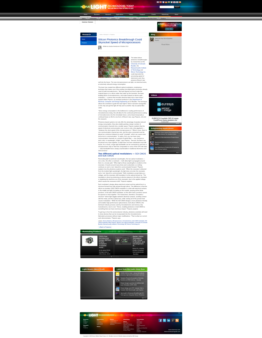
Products (142, 14)
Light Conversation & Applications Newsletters (128, 326)
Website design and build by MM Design (128, 336)
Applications (119, 14)
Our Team (125, 322)
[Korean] (177, 3)
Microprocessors (117, 221)
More (177, 123)
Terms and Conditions (128, 329)
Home (85, 14)
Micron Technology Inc (133, 224)
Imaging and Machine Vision (149, 18)
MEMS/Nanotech (124, 18)
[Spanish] (180, 3)
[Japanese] (174, 3)
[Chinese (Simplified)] (160, 3)
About (176, 14)
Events (154, 14)
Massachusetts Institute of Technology (113, 224)
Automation (93, 18)
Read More (165, 44)
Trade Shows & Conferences (114, 321)
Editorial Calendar (127, 324)
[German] (166, 3)
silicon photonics (107, 221)
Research (108, 14)
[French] (163, 3)
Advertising (165, 14)
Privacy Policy (126, 330)
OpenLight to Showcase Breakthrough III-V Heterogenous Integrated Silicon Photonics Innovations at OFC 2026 (132, 295)
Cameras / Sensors (87, 22)
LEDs (134, 18)
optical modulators (129, 222)
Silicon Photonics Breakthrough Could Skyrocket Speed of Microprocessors (120, 41)
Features (84, 43)
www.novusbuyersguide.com (172, 331)
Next (177, 152)
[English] (158, 3)
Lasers (113, 18)
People (85, 323)
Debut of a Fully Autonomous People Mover (167, 137)
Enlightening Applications (100, 323)
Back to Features (105, 227)
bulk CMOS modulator (138, 221)
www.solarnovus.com (174, 329)
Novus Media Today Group (99, 336)
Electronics (104, 18)
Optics (84, 18)
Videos (131, 14)
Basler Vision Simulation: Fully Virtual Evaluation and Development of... (139, 241)
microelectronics (127, 221)
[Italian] (171, 3)
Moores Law (120, 222)
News (83, 39)
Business (97, 14)
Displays (163, 18)
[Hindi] (169, 3)
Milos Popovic (112, 222)
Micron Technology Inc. (138, 72)
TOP (179, 313)
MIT (126, 224)
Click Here (169, 29)
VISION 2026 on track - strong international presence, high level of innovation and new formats (132, 275)
